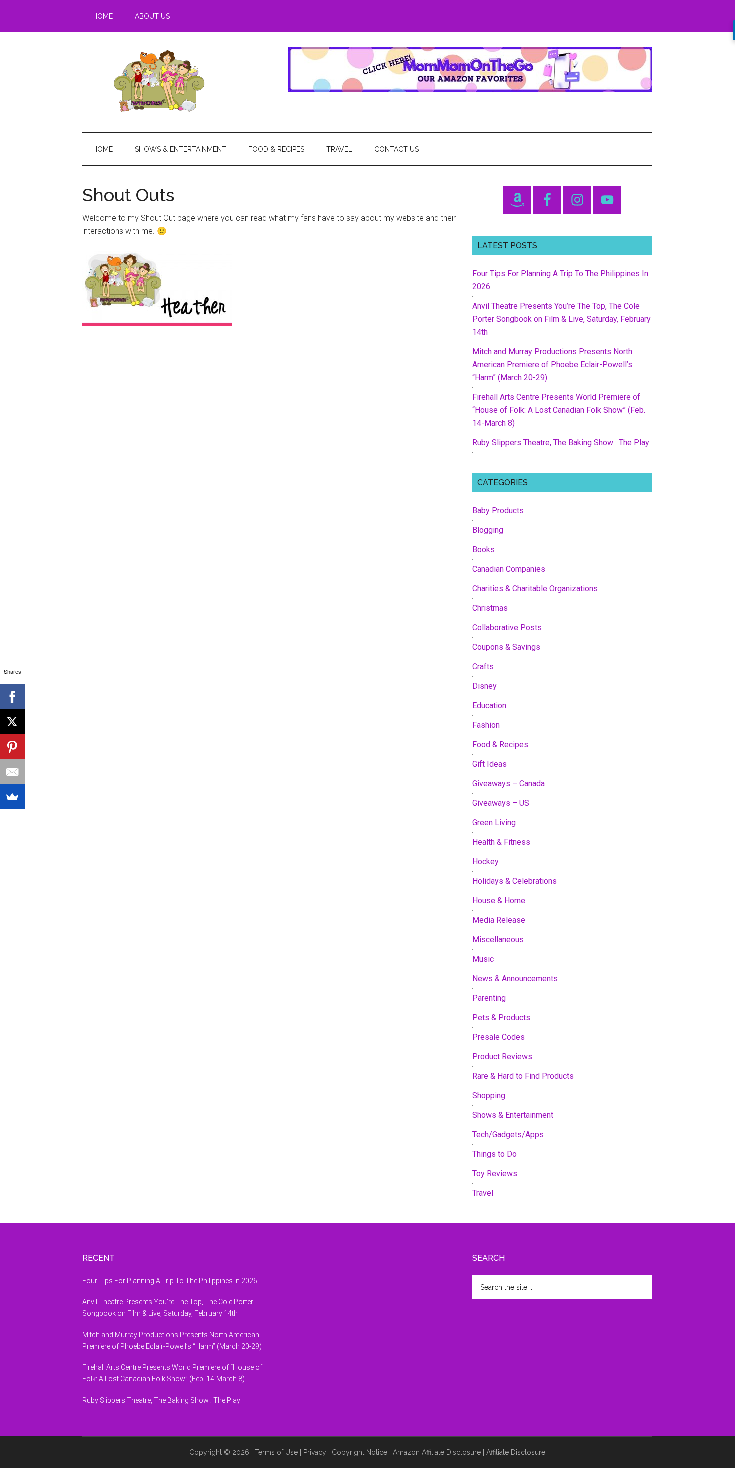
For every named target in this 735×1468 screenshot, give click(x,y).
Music (483, 959)
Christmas (490, 608)
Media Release (499, 920)
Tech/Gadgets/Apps (508, 1134)
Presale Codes (498, 1037)
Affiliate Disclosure (516, 1452)
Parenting (489, 998)
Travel (483, 1193)
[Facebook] (12, 696)
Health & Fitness (501, 842)
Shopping (489, 1095)
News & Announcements (515, 978)
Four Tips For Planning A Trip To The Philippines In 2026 (170, 1281)
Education (489, 705)
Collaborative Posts (507, 627)
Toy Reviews (495, 1173)
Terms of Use (276, 1452)
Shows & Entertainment (513, 1115)
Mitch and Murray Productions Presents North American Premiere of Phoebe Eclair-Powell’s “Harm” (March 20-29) (552, 364)
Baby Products (498, 510)
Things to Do (494, 1154)
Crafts (483, 666)
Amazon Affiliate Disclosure (437, 1452)
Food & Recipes (500, 744)
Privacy (315, 1452)
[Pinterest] (12, 746)
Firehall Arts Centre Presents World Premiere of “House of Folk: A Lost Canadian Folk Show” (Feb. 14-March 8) (559, 410)
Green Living (494, 822)
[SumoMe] (12, 796)
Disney (484, 686)
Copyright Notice (360, 1452)
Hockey (485, 861)
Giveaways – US (501, 803)
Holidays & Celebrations (514, 881)
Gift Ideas (489, 764)
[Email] (12, 771)
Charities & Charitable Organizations (535, 588)
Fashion (486, 725)
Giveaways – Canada (508, 783)
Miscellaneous (498, 939)
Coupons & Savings (506, 647)
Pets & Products (501, 1017)
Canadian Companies (509, 569)
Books (483, 549)
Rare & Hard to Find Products (523, 1076)
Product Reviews (502, 1056)
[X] (12, 721)
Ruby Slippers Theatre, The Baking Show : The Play (561, 442)
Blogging (488, 530)
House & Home (499, 900)
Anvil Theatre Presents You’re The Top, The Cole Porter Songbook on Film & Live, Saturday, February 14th (561, 319)
